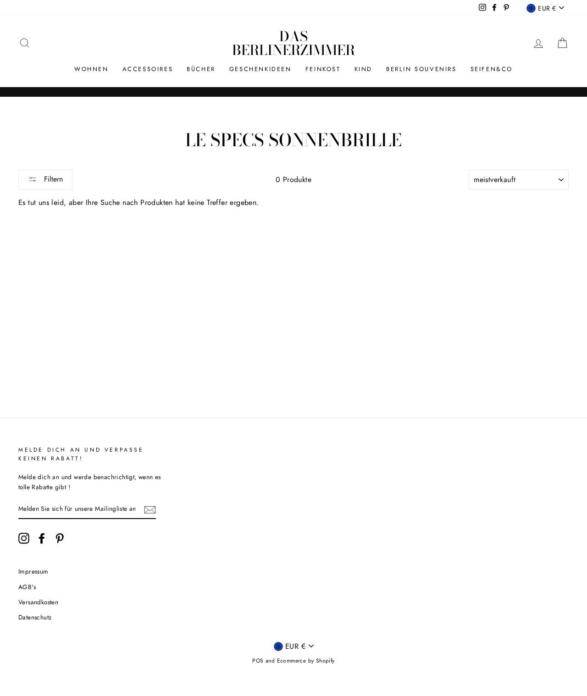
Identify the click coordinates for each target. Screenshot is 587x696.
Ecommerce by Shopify (306, 661)
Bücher (201, 69)
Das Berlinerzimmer (293, 43)
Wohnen (91, 69)
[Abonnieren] (150, 509)
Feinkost (323, 69)
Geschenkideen (260, 69)
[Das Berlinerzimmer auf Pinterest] (59, 538)
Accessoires (147, 69)
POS (257, 661)
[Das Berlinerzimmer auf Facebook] (41, 538)
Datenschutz (34, 617)
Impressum (33, 571)
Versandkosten (38, 602)
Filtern (52, 179)
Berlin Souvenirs (421, 69)
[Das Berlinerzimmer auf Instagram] (23, 538)
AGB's (27, 586)
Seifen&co (492, 69)
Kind (363, 69)
